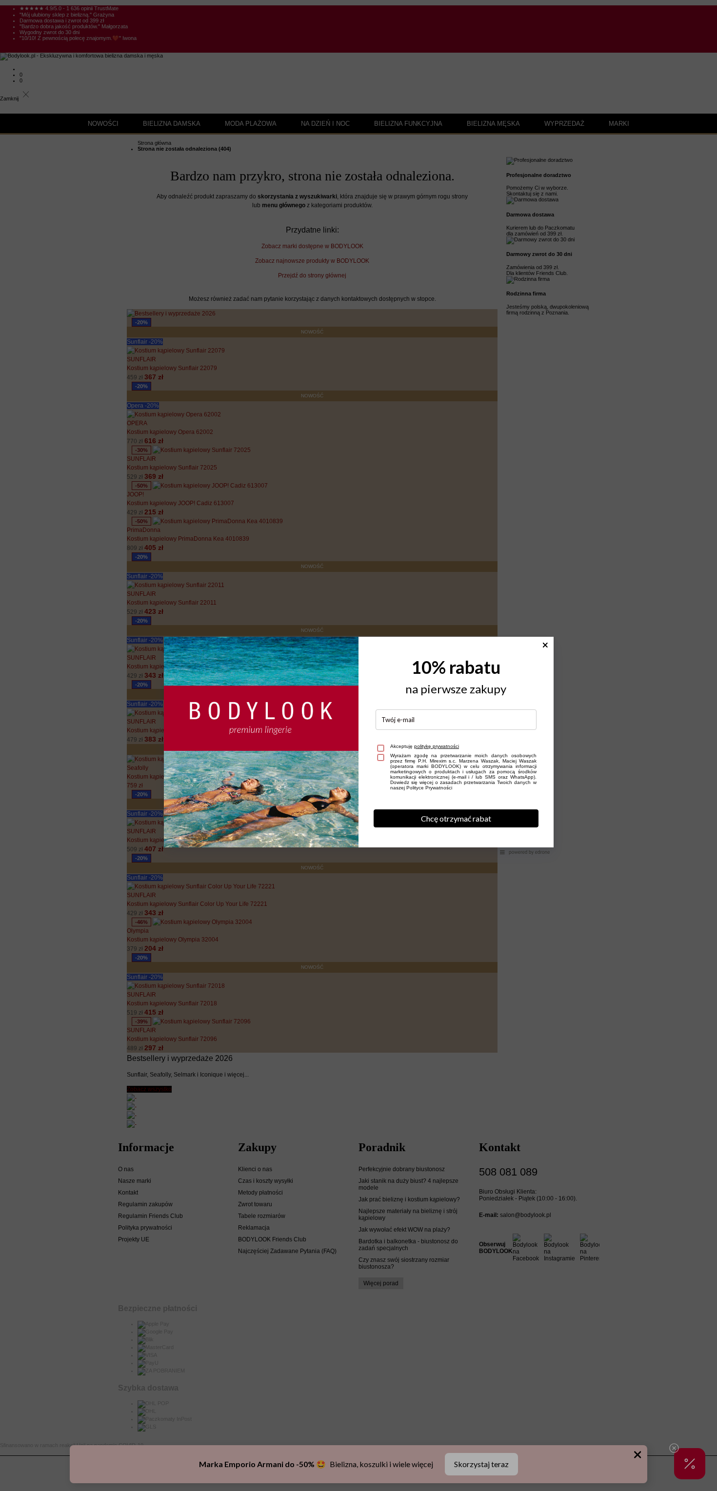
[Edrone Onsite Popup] (358, 745)
